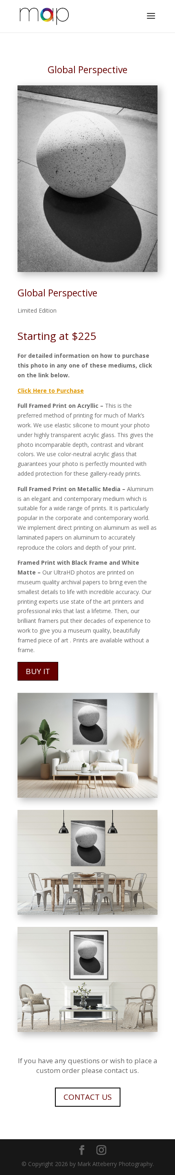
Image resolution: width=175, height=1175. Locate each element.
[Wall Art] (88, 795)
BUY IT (38, 671)
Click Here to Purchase (51, 390)
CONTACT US (87, 1097)
